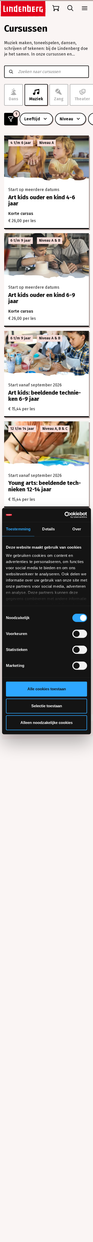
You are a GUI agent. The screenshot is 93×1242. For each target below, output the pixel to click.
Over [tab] (76, 529)
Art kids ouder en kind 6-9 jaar (41, 298)
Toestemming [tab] (18, 529)
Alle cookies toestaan (46, 689)
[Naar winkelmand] (56, 8)
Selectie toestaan (46, 706)
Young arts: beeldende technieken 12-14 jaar (44, 486)
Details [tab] (48, 529)
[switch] (79, 634)
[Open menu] (85, 8)
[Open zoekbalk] (70, 8)
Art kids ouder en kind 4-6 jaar (41, 200)
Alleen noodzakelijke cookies (46, 722)
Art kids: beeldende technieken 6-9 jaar (44, 395)
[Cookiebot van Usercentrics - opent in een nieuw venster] (65, 515)
